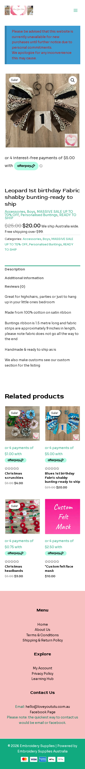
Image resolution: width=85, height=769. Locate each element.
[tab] (42, 269)
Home (42, 625)
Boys (31, 212)
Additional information (24, 278)
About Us (42, 630)
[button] (72, 80)
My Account (42, 668)
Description (15, 269)
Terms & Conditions (42, 635)
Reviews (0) (15, 287)
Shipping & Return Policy (42, 640)
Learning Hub (42, 679)
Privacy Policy (42, 674)
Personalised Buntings (39, 215)
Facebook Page (42, 712)
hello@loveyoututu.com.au (48, 707)
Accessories (15, 212)
